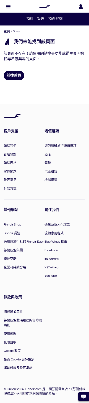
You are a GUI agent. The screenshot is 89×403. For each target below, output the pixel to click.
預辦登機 (55, 19)
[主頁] (44, 6)
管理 (40, 19)
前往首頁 (14, 76)
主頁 (7, 31)
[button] (8, 6)
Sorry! (17, 31)
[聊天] (83, 396)
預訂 (30, 19)
